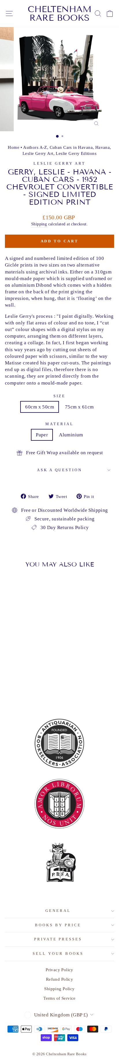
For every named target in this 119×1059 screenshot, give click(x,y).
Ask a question (59, 470)
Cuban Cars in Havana (71, 147)
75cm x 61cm (79, 407)
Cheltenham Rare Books (60, 13)
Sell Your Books (58, 953)
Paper (42, 435)
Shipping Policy (59, 988)
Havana (102, 147)
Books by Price (58, 925)
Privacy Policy (59, 969)
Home (13, 147)
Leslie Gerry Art (38, 153)
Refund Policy (59, 979)
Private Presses (58, 939)
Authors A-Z (35, 147)
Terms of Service (59, 998)
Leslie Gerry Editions (76, 153)
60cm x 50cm (39, 407)
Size (59, 396)
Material (59, 424)
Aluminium (71, 435)
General (58, 910)
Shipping (39, 224)
